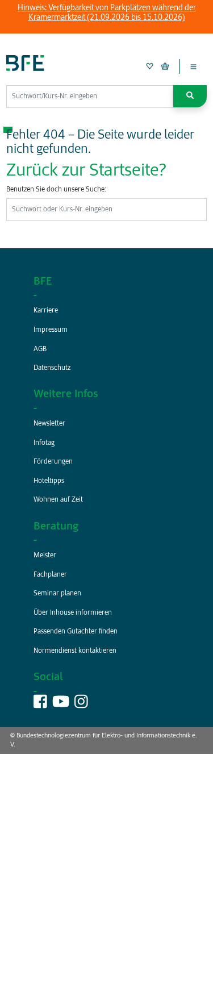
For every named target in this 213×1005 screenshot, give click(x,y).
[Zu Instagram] (81, 705)
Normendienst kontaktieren (75, 651)
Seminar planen (57, 593)
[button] (190, 96)
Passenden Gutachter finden (76, 631)
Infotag (44, 443)
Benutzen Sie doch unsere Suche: (56, 189)
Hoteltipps (49, 481)
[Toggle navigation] (193, 66)
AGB (40, 349)
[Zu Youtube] (60, 705)
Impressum (51, 330)
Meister (45, 555)
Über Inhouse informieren (73, 613)
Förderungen (53, 461)
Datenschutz (52, 368)
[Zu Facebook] (40, 705)
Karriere (46, 310)
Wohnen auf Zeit (58, 500)
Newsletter (49, 423)
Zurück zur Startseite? (86, 171)
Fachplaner (50, 575)
